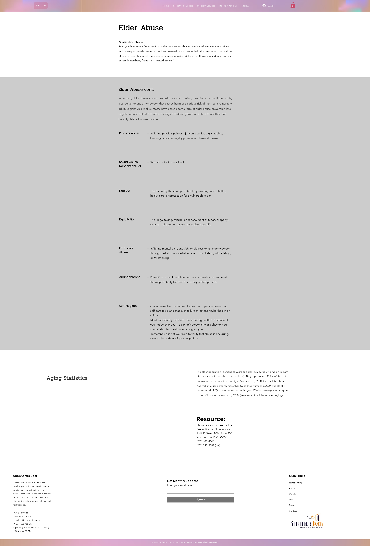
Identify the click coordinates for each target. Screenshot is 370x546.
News (291, 499)
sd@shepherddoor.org (30, 520)
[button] (292, 5)
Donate (292, 494)
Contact (293, 510)
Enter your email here (179, 485)
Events (292, 505)
